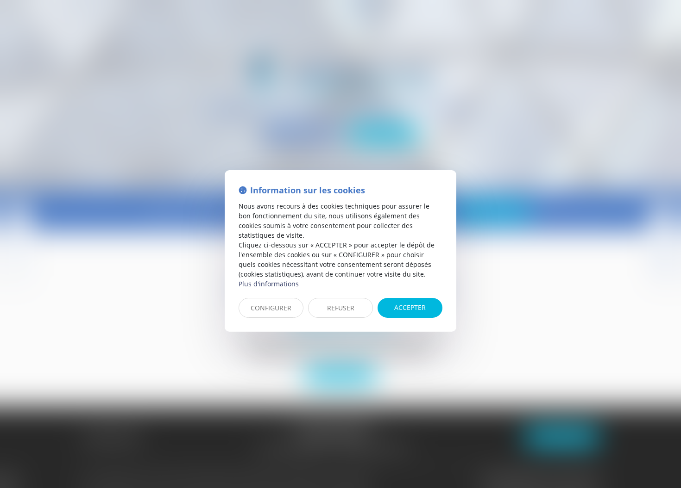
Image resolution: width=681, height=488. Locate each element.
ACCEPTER (410, 307)
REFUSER (340, 307)
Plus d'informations (269, 283)
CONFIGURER (271, 307)
